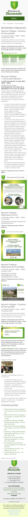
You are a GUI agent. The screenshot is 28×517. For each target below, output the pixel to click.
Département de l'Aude (14, 493)
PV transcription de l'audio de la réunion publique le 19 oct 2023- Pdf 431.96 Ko (14, 445)
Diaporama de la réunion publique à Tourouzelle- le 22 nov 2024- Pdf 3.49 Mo (15, 411)
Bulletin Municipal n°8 (9, 348)
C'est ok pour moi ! (14, 511)
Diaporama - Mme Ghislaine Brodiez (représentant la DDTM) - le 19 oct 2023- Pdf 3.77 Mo (14, 433)
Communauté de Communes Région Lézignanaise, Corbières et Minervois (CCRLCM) (14, 490)
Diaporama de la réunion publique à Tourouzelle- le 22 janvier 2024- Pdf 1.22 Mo (14, 416)
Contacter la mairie (14, 502)
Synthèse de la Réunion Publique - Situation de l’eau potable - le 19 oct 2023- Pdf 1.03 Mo (14, 422)
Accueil (4, 23)
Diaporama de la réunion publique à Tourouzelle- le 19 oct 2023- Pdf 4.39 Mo (15, 428)
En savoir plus (14, 514)
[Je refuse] (26, 510)
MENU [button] (14, 18)
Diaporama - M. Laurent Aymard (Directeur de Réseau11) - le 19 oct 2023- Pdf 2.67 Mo (14, 439)
